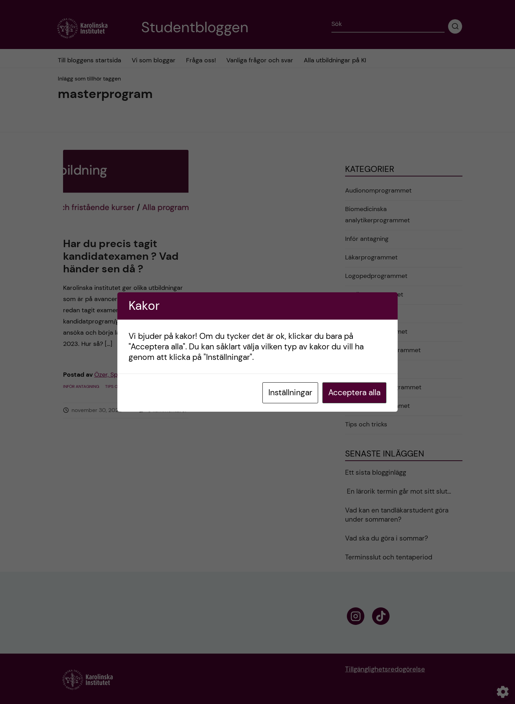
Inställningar (290, 392)
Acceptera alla (354, 392)
